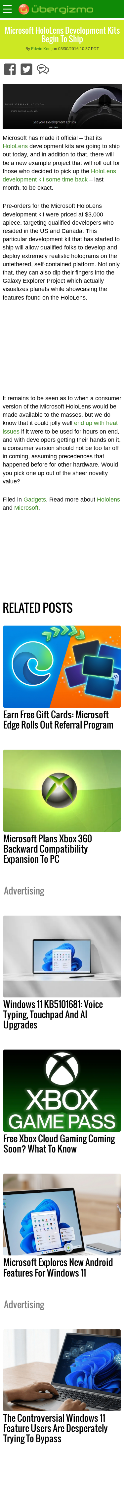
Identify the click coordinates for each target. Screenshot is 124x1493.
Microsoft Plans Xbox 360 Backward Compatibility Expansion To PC (47, 848)
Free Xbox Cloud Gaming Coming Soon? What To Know (59, 1143)
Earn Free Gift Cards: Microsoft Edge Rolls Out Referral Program (58, 719)
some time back (67, 179)
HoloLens (15, 146)
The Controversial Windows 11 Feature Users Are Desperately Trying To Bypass (55, 1428)
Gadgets (34, 499)
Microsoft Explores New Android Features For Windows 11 (58, 1267)
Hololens (108, 499)
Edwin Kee (41, 49)
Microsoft (26, 507)
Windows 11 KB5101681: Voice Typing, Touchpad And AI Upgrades (53, 1014)
